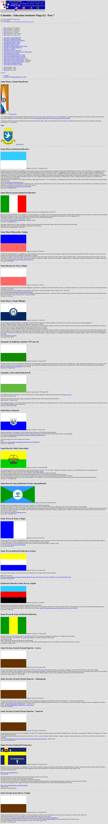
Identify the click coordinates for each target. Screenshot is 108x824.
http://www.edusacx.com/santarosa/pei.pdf (15, 512)
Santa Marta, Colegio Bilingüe (11, 44)
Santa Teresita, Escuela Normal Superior (14, 59)
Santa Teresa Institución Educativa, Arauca (14, 54)
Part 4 (5, 32)
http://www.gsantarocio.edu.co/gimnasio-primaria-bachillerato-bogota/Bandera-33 (25, 435)
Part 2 (5, 29)
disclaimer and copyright (20, 21)
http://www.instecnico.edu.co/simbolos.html (11, 366)
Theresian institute (50, 819)
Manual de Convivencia (11, 335)
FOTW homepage (7, 21)
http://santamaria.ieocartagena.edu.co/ (14, 182)
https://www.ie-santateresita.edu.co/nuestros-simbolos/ (14, 785)
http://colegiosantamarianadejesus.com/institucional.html (19, 292)
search (13, 21)
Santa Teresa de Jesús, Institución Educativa (15, 57)
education (7, 20)
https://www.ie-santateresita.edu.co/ (9, 772)
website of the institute (28, 637)
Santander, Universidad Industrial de (13, 47)
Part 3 (5, 30)
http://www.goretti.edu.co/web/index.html (15, 220)
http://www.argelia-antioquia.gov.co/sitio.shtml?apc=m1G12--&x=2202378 (58, 608)
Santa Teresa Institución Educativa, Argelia (14, 56)
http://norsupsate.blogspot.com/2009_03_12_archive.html (19, 705)
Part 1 (5, 28)
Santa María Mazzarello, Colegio (12, 42)
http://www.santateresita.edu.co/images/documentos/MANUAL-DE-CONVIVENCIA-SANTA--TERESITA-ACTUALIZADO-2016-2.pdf (36, 577)
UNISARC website (38, 471)
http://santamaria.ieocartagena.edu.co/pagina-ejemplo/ (18, 186)
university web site (66, 394)
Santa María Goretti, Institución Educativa (14, 40)
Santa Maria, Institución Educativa (12, 39)
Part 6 (5, 35)
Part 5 (5, 33)
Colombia (6, 75)
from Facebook (13, 114)
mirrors (32, 21)
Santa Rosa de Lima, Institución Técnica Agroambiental (18, 52)
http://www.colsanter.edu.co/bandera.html (15, 544)
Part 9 (5, 68)
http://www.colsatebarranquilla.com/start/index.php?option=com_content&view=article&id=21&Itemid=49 (31, 817)
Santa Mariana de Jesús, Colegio (12, 43)
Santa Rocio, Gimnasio (9, 49)
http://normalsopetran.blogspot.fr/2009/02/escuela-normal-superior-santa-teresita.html (26, 739)
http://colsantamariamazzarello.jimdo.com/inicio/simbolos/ (19, 259)
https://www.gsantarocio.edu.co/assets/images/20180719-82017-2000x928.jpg (20, 442)
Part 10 (5, 70)
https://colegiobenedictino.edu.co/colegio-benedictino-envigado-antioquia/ (51, 118)
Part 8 (5, 67)
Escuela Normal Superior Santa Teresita (15, 703)
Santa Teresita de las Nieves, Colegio (13, 64)
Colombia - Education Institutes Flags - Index (15, 77)
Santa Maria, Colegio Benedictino (12, 37)
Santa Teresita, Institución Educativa (13, 63)
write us (28, 21)
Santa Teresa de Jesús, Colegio (11, 53)
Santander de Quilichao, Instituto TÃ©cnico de (15, 46)
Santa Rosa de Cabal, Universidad (12, 50)
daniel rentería (17, 19)
